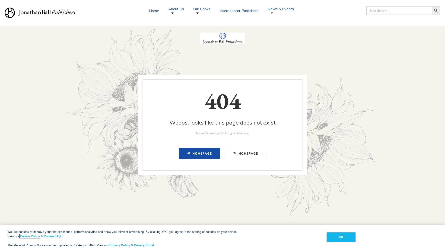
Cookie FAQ (52, 236)
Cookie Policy (30, 236)
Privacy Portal (144, 245)
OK (341, 237)
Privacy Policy (119, 245)
